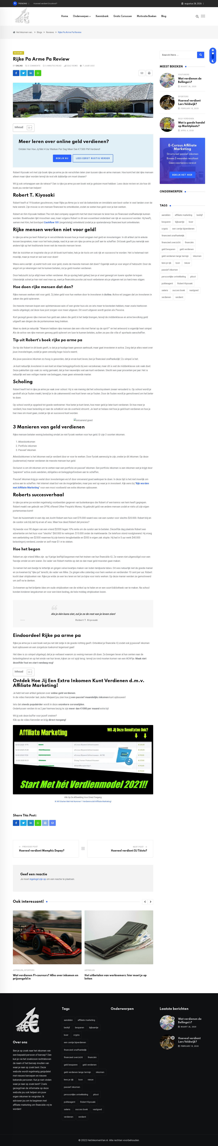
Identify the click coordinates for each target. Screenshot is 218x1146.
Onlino (19, 66)
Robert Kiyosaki (184, 283)
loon (178, 263)
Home (64, 16)
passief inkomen (170, 269)
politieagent (167, 283)
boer (191, 222)
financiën (189, 242)
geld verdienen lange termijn (175, 256)
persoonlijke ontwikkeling (174, 276)
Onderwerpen (81, 16)
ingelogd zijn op (38, 879)
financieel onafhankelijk (173, 235)
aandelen (166, 215)
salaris (165, 290)
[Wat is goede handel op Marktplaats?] (167, 124)
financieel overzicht (171, 242)
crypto (165, 228)
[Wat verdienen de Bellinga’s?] (167, 80)
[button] (145, 901)
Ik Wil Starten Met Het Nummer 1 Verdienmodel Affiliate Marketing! (83, 801)
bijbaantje (179, 222)
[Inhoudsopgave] (29, 127)
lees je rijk (166, 263)
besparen (166, 222)
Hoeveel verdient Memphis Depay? (41, 850)
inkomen (197, 256)
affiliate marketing (183, 215)
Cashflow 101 (51, 222)
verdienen (166, 297)
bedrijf (200, 215)
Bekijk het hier (182, 175)
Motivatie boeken (146, 16)
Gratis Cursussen (122, 16)
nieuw (187, 263)
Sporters (29, 970)
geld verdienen (187, 249)
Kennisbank (102, 16)
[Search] (197, 16)
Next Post (138, 847)
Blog (163, 16)
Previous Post (30, 847)
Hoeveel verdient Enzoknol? (45, 3)
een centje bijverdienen (183, 228)
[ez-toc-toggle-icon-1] (28, 127)
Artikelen (18, 970)
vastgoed (193, 290)
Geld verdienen (186, 119)
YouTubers (183, 75)
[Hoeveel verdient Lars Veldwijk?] (167, 102)
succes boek (178, 290)
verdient (179, 297)
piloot (193, 276)
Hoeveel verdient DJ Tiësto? (129, 850)
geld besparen (168, 249)
